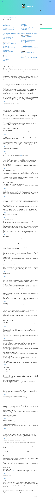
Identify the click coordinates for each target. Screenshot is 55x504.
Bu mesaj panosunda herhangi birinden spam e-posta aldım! (29, 33)
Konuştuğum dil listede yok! (6, 36)
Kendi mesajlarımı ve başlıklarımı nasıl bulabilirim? (27, 43)
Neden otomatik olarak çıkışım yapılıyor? (8, 29)
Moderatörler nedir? (23, 24)
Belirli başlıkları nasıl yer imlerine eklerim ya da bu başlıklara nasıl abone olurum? (29, 47)
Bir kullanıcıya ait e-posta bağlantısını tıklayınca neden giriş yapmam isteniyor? (10, 40)
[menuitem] (2, 1)
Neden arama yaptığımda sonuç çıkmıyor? (26, 41)
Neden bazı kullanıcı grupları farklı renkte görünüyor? (28, 27)
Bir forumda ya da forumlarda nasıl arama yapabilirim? (28, 40)
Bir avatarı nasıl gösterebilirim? (7, 38)
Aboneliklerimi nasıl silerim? (24, 49)
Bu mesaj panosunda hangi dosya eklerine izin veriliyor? (28, 52)
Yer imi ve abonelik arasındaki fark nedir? (26, 46)
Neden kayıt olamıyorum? (6, 25)
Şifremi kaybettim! (5, 28)
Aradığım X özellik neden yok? (25, 56)
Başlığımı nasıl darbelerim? (6, 53)
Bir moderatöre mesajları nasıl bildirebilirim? (9, 51)
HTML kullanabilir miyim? (6, 57)
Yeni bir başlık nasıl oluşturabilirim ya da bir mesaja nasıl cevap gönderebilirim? (11, 44)
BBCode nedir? (5, 56)
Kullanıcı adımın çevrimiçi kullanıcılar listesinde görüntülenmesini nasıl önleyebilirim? (11, 34)
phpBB (21, 155)
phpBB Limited (14, 470)
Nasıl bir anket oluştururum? (6, 46)
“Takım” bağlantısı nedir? (24, 29)
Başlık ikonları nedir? (5, 62)
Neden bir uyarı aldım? (6, 50)
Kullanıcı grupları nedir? (24, 25)
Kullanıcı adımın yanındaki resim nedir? (8, 37)
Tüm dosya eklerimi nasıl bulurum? (25, 53)
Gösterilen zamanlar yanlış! (6, 35)
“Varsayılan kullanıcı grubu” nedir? (25, 28)
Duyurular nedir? (5, 60)
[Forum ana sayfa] (27, 6)
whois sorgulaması (14, 481)
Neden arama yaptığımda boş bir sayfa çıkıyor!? (27, 42)
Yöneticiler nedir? (23, 23)
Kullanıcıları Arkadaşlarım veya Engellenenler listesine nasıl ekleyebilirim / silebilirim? (28, 37)
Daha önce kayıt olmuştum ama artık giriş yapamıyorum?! (10, 27)
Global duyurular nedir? (6, 59)
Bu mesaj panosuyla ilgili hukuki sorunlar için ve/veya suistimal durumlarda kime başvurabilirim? (29, 58)
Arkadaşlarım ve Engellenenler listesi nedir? (26, 36)
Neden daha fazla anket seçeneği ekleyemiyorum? (9, 47)
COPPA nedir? (5, 24)
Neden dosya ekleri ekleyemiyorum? (8, 49)
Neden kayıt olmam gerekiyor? (7, 23)
